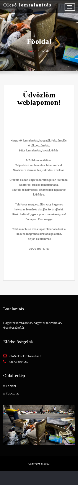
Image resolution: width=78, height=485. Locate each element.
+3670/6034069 (18, 362)
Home (32, 51)
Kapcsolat (12, 393)
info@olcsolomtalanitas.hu (26, 356)
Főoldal (11, 386)
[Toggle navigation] (70, 7)
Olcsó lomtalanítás (27, 4)
